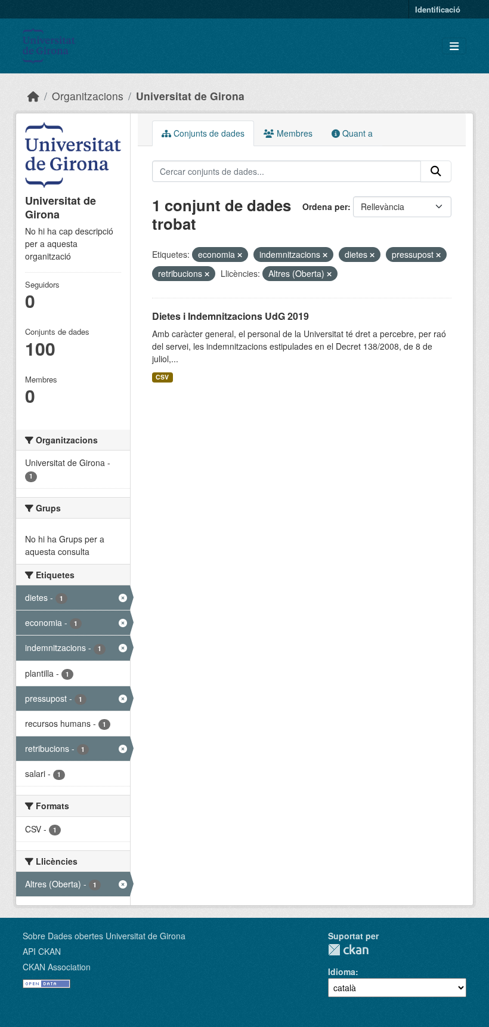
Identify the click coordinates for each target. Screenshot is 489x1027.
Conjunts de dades (207, 133)
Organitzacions (87, 95)
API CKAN (42, 951)
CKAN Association (57, 967)
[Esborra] (239, 255)
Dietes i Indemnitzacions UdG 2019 (230, 316)
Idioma (341, 971)
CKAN (348, 949)
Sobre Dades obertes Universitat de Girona (104, 936)
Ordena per (325, 206)
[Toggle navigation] (454, 46)
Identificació (437, 9)
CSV (162, 376)
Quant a (356, 133)
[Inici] (33, 95)
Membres (293, 133)
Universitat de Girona (190, 95)
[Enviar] (435, 171)
